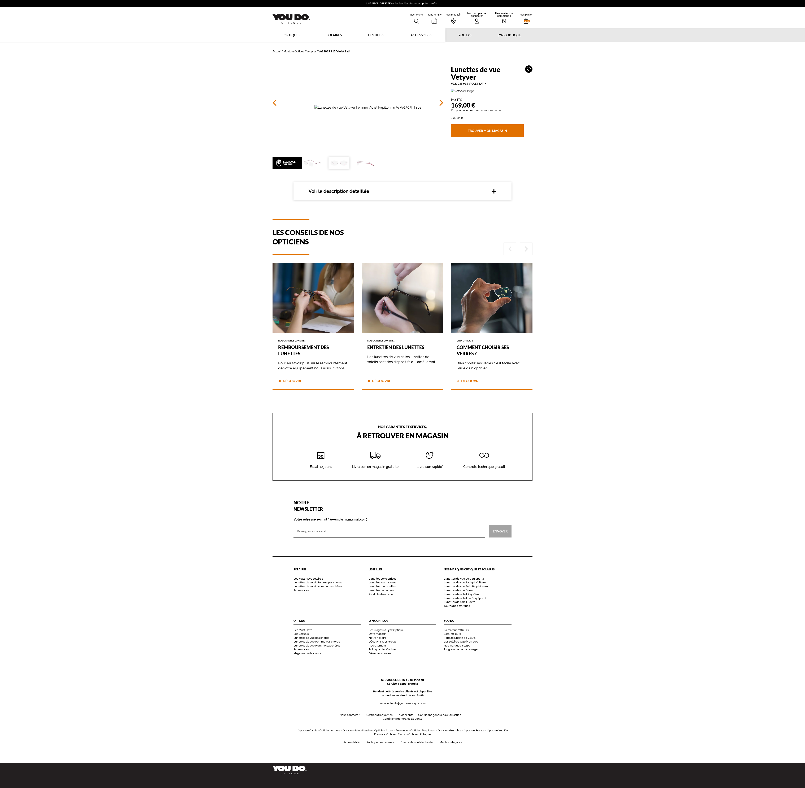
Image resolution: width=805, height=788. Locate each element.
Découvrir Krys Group (382, 641)
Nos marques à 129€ (457, 645)
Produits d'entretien (382, 594)
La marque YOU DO (456, 630)
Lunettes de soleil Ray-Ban (461, 594)
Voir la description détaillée (339, 191)
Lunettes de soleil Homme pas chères (317, 586)
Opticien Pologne (419, 734)
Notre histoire (378, 637)
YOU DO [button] (464, 35)
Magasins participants (307, 653)
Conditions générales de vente (402, 718)
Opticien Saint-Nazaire (357, 730)
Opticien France (474, 730)
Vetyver (311, 51)
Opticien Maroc (396, 734)
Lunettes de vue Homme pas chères (316, 645)
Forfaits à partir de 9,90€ (459, 637)
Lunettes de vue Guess (458, 590)
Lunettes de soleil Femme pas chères (317, 582)
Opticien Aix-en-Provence (391, 730)
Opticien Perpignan (422, 730)
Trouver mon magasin (487, 130)
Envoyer (500, 531)
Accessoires (421, 35)
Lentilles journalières (382, 582)
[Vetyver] (491, 91)
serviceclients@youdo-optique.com (403, 703)
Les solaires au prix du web (461, 641)
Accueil (277, 51)
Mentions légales (451, 742)
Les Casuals (301, 633)
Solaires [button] (334, 35)
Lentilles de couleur (382, 590)
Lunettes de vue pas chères (311, 637)
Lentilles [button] (376, 35)
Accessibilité (351, 742)
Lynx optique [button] (509, 35)
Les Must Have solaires (308, 578)
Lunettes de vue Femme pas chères (316, 641)
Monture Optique (293, 51)
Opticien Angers (329, 730)
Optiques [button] (292, 35)
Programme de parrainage (461, 649)
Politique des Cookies (382, 649)
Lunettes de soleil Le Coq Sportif (465, 598)
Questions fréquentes (378, 715)
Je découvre (290, 381)
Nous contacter (350, 715)
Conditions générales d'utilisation (439, 715)
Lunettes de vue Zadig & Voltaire (465, 582)
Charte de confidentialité (417, 742)
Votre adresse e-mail (330, 519)
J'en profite (431, 3)
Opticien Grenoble (449, 730)
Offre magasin (378, 633)
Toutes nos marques (457, 606)
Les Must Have (302, 630)
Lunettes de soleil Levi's (459, 602)
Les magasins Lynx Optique (386, 630)
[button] (526, 18)
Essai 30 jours (452, 633)
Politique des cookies (380, 742)
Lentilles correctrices (382, 578)
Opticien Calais (307, 730)
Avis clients (406, 715)
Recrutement (377, 645)
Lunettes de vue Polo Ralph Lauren (466, 586)
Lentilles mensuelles (382, 586)
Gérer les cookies (380, 653)
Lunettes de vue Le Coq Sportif (464, 578)
